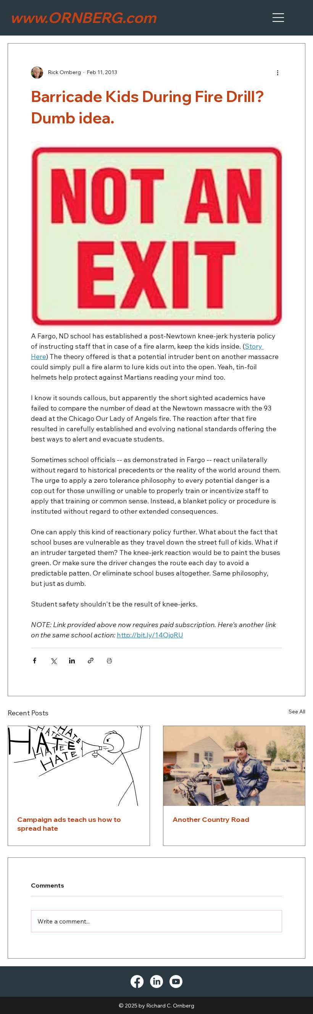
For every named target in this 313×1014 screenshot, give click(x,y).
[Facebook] (137, 981)
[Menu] (279, 17)
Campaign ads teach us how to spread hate (69, 824)
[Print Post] (109, 660)
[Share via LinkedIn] (72, 660)
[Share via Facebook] (34, 660)
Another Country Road (211, 819)
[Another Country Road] (234, 766)
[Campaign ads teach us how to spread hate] (79, 766)
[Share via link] (90, 660)
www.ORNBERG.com (83, 17)
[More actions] (277, 72)
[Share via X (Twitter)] (53, 660)
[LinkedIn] (156, 981)
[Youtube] (175, 981)
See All (297, 711)
